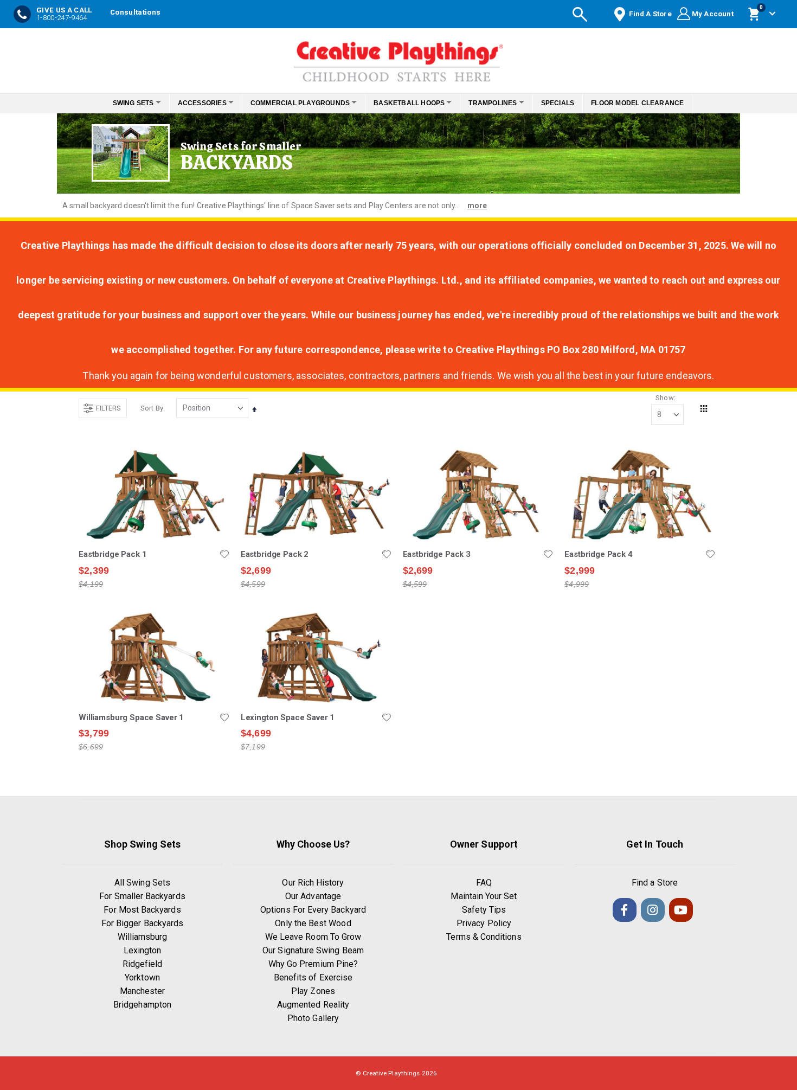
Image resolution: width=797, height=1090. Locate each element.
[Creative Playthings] (398, 58)
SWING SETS (118, 103)
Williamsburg (143, 937)
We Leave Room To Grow (313, 937)
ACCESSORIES (193, 103)
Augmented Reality (313, 1004)
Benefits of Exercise (313, 977)
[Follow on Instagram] (653, 910)
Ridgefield (143, 964)
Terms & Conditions (483, 937)
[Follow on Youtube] (681, 910)
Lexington (143, 950)
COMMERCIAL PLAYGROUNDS (296, 103)
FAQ (484, 882)
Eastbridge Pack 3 (437, 554)
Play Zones (313, 991)
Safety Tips (484, 910)
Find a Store (655, 882)
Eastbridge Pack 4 (598, 554)
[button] (224, 554)
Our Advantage (313, 896)
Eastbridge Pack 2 (274, 554)
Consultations (135, 12)
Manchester (142, 991)
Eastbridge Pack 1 (112, 554)
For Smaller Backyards (142, 896)
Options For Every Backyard (313, 910)
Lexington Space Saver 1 (288, 717)
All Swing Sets (142, 882)
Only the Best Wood (313, 923)
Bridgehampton (142, 1004)
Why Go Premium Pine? (313, 964)
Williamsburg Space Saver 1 (131, 717)
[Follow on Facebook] (625, 910)
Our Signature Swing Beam (313, 950)
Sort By (151, 408)
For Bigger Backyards (142, 923)
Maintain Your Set (484, 896)
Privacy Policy (484, 923)
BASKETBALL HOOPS (412, 103)
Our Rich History (313, 882)
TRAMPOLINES (502, 103)
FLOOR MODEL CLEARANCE (652, 103)
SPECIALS (572, 103)
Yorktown (142, 977)
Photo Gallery (313, 1018)
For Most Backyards (142, 910)
